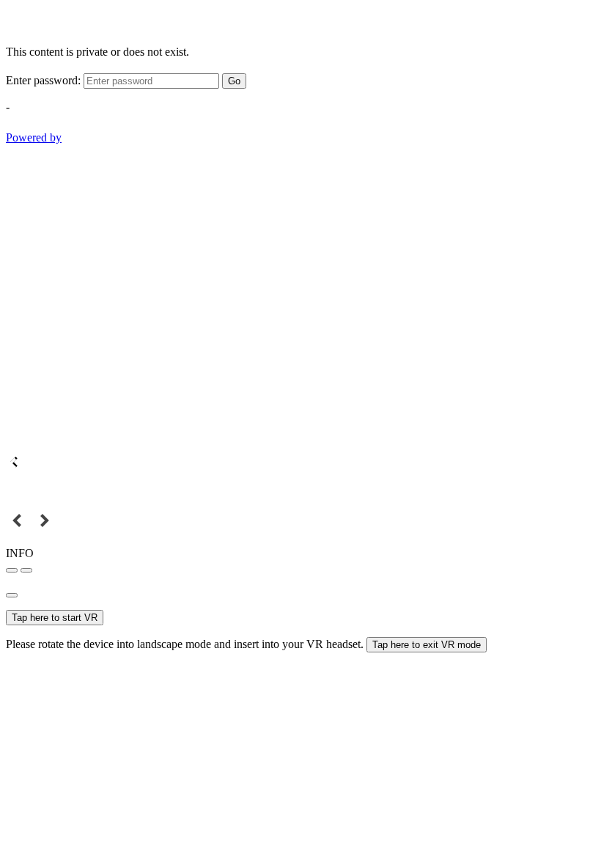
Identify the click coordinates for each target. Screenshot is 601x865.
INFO (20, 553)
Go (234, 81)
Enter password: (43, 80)
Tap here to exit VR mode (426, 644)
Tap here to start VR (54, 617)
